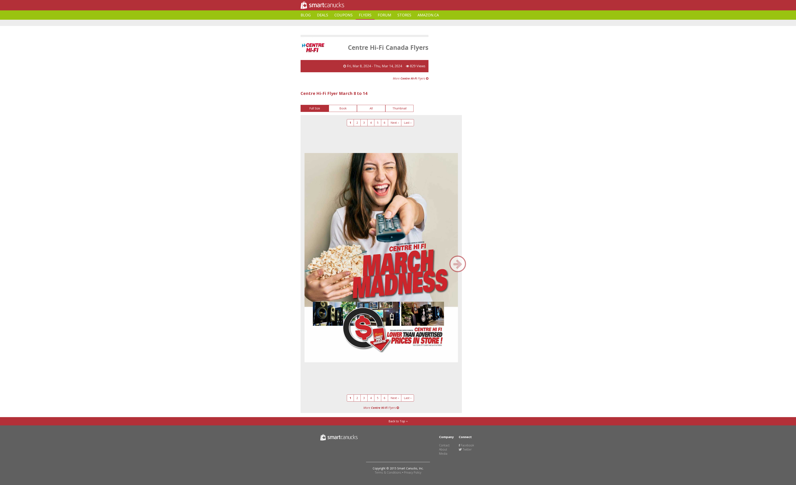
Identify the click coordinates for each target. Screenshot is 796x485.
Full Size (314, 108)
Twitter (467, 449)
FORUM (384, 14)
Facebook (467, 445)
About (443, 449)
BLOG (306, 14)
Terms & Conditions (388, 472)
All (371, 108)
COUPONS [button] (343, 14)
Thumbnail (399, 108)
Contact (444, 445)
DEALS (322, 14)
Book (343, 108)
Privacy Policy (412, 472)
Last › (407, 123)
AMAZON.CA (428, 14)
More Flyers (409, 78)
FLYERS (365, 14)
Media (443, 454)
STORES (404, 14)
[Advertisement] (376, 22)
